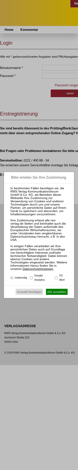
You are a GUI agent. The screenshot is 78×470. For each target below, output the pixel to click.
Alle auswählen (56, 292)
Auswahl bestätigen (29, 292)
